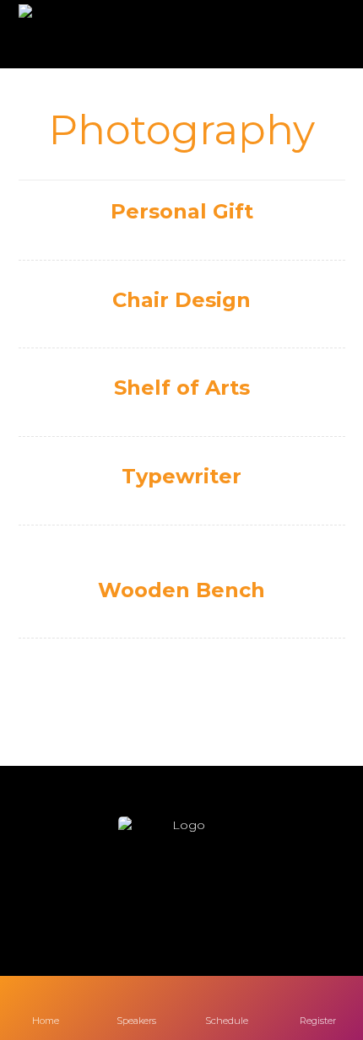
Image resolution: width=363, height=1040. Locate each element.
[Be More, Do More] (67, 34)
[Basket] (317, 35)
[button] (131, 902)
